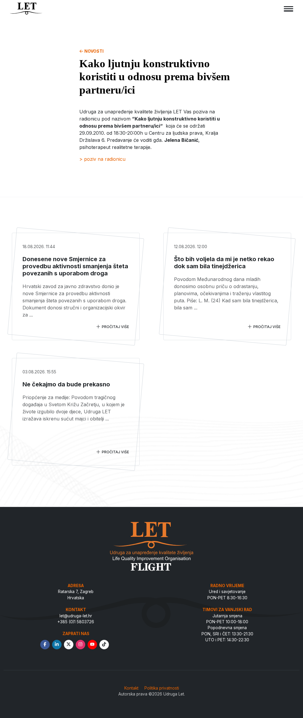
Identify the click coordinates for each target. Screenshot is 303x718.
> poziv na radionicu (102, 159)
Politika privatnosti (161, 688)
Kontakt (131, 688)
